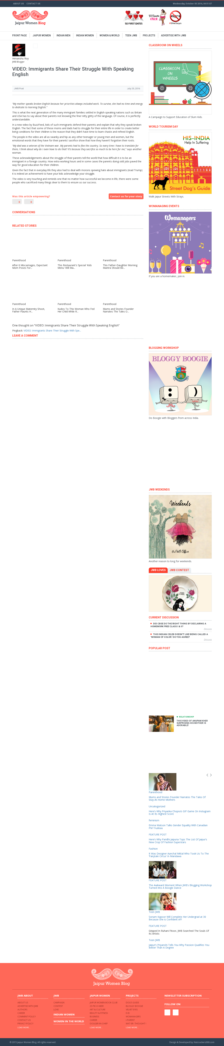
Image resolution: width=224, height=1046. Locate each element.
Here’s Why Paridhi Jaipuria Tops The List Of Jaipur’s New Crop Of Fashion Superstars (178, 841)
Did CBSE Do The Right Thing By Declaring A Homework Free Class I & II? (178, 625)
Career (21, 1013)
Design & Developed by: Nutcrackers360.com (191, 1042)
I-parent (130, 1020)
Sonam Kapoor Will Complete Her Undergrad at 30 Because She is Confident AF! (177, 918)
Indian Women (64, 1014)
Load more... (24, 1027)
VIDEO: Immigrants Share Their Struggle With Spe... (52, 330)
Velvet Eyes (132, 1009)
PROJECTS (149, 35)
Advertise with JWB (28, 1006)
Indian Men (63, 35)
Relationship (186, 716)
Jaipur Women (42, 35)
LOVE (56, 1009)
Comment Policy (27, 1016)
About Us (18, 3)
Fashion (153, 848)
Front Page (19, 35)
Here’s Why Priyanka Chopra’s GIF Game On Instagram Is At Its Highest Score (180, 813)
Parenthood (155, 792)
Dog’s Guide (132, 1002)
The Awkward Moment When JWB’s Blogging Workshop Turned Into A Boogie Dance (180, 886)
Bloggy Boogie (134, 1006)
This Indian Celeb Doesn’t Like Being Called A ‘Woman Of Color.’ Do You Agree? (179, 635)
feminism (154, 820)
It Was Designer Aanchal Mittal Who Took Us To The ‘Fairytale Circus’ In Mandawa (179, 855)
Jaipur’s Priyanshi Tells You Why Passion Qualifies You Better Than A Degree (179, 946)
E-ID (128, 1013)
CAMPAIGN (59, 1002)
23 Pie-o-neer (97, 1006)
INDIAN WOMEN (85, 35)
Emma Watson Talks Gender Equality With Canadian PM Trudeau (178, 826)
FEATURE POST (158, 834)
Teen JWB (131, 35)
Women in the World (69, 1021)
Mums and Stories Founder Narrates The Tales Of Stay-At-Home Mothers (177, 798)
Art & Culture (97, 1009)
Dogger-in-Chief (99, 1023)
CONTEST (58, 1006)
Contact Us (33, 3)
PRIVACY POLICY (25, 1023)
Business (94, 1016)
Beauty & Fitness (99, 1013)
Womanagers (133, 1016)
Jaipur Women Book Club (103, 1002)
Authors (22, 1009)
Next (211, 775)
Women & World (110, 35)
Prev (207, 775)
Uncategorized (157, 806)
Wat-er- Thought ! (136, 1023)
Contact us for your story (126, 196)
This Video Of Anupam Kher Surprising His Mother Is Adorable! (192, 723)
